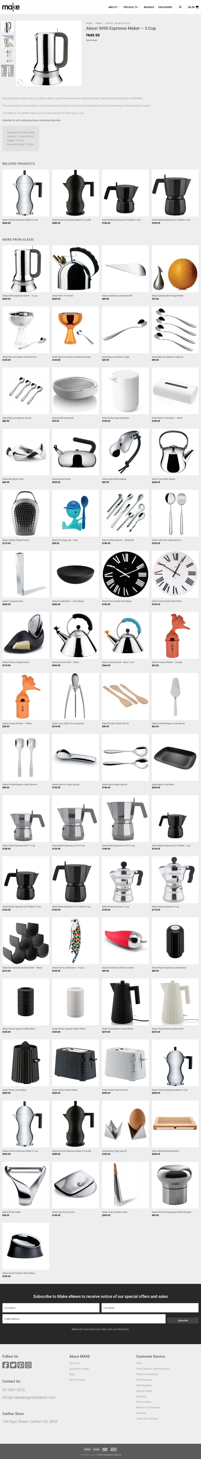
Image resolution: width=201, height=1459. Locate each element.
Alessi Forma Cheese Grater (15, 662)
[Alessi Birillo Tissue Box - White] (175, 390)
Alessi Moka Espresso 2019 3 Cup (68, 845)
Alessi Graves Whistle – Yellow (17, 723)
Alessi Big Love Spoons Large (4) (167, 357)
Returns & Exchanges (148, 1407)
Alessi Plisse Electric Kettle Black (117, 1028)
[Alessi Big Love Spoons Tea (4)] (25, 390)
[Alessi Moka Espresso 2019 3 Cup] (75, 818)
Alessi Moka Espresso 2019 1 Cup (18, 845)
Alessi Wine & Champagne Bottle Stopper (172, 1212)
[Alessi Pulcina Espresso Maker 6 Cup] (25, 192)
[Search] (180, 7)
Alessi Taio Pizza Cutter (63, 1212)
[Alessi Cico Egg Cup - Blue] (75, 513)
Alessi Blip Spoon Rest (13, 479)
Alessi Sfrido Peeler (11, 1212)
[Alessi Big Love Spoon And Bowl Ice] (25, 329)
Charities (141, 1413)
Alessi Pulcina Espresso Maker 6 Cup (20, 220)
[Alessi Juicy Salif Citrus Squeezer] (75, 696)
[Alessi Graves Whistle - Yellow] (25, 696)
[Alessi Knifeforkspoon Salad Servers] (25, 757)
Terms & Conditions (147, 1418)
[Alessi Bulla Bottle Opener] (125, 452)
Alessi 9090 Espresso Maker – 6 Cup (20, 295)
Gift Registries (144, 1385)
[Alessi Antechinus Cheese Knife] (125, 268)
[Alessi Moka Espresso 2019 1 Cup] (25, 818)
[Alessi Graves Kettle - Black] (75, 635)
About (112, 7)
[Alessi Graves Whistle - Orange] (175, 635)
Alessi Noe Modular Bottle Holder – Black (22, 967)
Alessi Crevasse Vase (12, 601)
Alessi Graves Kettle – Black (65, 662)
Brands (149, 7)
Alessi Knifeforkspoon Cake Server (168, 723)
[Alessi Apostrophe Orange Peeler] (175, 268)
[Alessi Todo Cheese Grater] (125, 1185)
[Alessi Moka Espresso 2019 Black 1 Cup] (175, 818)
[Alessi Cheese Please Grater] (25, 513)
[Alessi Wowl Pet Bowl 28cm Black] (25, 1246)
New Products (77, 1379)
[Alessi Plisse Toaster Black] (75, 1062)
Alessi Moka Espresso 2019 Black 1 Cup (171, 845)
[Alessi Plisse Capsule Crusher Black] (175, 940)
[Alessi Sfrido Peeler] (25, 1185)
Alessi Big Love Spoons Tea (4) (17, 418)
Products (131, 7)
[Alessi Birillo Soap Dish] (75, 390)
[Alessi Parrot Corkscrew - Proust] (75, 940)
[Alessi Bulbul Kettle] (75, 452)
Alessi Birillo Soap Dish (63, 418)
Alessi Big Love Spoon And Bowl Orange (71, 357)
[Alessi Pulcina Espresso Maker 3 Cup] (175, 1062)
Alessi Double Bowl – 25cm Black (68, 601)
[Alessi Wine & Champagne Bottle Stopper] (175, 1185)
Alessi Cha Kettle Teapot (163, 479)
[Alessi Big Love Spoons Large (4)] (175, 329)
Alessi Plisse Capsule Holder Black (18, 1028)
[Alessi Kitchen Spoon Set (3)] (125, 696)
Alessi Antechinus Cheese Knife (117, 295)
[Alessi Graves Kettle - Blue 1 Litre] (125, 635)
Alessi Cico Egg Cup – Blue (65, 540)
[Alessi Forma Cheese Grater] (25, 635)
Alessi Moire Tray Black (163, 784)
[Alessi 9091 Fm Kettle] (75, 268)
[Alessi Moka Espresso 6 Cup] (175, 879)
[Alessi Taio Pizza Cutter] (75, 1185)
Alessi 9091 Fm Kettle (62, 295)
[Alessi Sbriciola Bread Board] (175, 1124)
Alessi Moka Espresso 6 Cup (165, 906)
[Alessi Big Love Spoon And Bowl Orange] (75, 329)
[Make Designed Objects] (11, 7)
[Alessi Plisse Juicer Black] (25, 1062)
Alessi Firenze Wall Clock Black (117, 601)
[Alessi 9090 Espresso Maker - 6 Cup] (25, 268)
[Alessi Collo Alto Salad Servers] (175, 513)
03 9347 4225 (13, 1390)
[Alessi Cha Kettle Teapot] (175, 452)
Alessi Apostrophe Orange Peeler (167, 295)
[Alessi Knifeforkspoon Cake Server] (175, 696)
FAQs (139, 1363)
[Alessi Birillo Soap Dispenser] (125, 390)
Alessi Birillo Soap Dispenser (115, 418)
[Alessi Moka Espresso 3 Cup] (125, 879)
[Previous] (21, 53)
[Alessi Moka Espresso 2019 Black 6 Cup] (175, 192)
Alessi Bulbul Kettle (61, 479)
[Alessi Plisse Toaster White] (125, 1062)
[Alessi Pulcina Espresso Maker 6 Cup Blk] (75, 192)
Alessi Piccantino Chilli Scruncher (118, 967)
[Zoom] (20, 82)
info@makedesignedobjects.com (29, 1397)
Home (89, 23)
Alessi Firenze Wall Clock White (167, 601)
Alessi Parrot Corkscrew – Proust (68, 967)
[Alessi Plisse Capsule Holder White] (75, 1001)
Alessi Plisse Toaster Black (65, 1090)
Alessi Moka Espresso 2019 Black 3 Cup (121, 220)
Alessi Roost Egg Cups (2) (114, 1151)
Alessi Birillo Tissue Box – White (167, 418)
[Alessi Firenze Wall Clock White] (175, 574)
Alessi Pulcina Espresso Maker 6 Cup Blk (71, 220)
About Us (74, 1363)
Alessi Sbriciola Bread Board (165, 1151)
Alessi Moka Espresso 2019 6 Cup (118, 845)
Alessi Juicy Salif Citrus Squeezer (68, 723)
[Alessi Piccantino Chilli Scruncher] (125, 940)
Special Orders (144, 1390)
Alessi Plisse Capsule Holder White (68, 1028)
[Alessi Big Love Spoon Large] (125, 329)
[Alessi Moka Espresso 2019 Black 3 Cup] (125, 192)
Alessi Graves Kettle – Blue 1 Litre (118, 662)
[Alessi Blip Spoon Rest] (25, 452)
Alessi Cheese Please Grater (15, 540)
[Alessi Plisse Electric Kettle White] (175, 1001)
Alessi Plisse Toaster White (115, 1090)
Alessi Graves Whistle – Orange (167, 662)
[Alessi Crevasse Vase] (25, 574)
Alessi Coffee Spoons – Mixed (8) (118, 540)
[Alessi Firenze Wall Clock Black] (125, 574)
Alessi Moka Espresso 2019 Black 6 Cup (171, 220)
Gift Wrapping (144, 1379)
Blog (71, 1374)
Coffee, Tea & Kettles (117, 23)
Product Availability (147, 1374)
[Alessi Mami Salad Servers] (125, 757)
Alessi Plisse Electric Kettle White (167, 1028)
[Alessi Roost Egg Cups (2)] (125, 1124)
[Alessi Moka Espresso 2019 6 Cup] (125, 818)
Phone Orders (143, 1401)
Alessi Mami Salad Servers (114, 784)
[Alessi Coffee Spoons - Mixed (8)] (125, 513)
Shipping (141, 1396)
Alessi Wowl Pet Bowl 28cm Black (18, 1273)
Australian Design (79, 1368)
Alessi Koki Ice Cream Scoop (65, 784)
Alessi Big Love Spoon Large (115, 357)
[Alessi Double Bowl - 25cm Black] (75, 574)
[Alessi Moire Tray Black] (175, 757)
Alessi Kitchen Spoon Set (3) (115, 723)
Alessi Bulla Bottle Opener (114, 479)
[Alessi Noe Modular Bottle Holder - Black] (25, 940)
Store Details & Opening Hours (152, 1368)
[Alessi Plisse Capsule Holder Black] (25, 1001)
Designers (165, 7)
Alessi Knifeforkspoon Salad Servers (19, 784)
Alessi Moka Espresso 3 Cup (115, 906)
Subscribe (183, 1320)
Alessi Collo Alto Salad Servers (166, 540)
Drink (98, 23)
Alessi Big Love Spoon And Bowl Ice (19, 357)
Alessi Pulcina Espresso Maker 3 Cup (169, 1090)
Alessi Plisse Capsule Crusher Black (169, 967)
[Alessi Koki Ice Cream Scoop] (75, 757)
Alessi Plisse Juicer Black (14, 1090)
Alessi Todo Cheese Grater (114, 1212)
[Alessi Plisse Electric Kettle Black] (125, 1001)
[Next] (76, 53)
